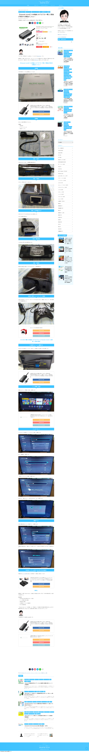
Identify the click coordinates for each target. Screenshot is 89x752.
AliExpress (36, 59)
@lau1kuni (39, 56)
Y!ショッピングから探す (41, 335)
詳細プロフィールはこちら (62, 34)
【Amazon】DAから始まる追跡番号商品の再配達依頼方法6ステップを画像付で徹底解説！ (68, 269)
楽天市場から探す (41, 333)
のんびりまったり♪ (44, 2)
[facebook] (32, 23)
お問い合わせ (61, 5)
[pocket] (35, 23)
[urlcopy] (43, 23)
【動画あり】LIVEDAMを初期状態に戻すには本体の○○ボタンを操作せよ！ (68, 250)
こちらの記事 (24, 573)
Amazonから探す (41, 114)
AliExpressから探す (41, 111)
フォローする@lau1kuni (62, 36)
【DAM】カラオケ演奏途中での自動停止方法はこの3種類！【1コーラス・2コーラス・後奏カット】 (68, 241)
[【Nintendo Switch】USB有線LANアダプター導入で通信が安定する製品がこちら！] (38, 23)
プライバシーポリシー (44, 5)
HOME (28, 5)
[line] (40, 23)
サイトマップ (53, 5)
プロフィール (36, 5)
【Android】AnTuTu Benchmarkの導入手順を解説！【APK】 (36, 725)
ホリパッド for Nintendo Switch (36, 327)
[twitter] (30, 23)
